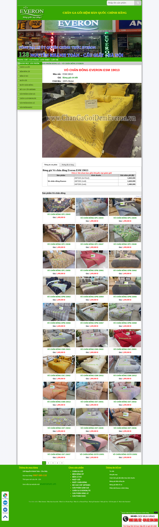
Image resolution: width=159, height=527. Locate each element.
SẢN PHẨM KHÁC (26, 107)
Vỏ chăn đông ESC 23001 (125, 349)
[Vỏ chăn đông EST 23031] (92, 399)
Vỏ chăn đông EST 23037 (58, 454)
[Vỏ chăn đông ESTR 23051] (92, 452)
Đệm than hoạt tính (52, 501)
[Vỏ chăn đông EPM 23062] (125, 268)
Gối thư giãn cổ (113, 501)
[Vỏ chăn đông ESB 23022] (92, 347)
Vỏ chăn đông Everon (73, 63)
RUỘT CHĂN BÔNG (26, 85)
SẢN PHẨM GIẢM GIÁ (27, 94)
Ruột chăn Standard (124, 501)
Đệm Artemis (42, 501)
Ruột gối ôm (104, 501)
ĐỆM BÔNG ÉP (25, 71)
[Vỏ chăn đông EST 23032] (125, 399)
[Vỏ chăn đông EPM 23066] (59, 320)
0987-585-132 (40, 475)
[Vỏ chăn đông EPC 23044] (92, 215)
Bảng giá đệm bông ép (117, 481)
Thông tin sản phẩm (50, 165)
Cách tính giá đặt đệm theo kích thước (122, 478)
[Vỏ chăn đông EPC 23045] (125, 215)
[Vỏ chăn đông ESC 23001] (125, 347)
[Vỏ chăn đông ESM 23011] (92, 373)
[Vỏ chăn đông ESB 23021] (59, 347)
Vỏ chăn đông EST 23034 (58, 428)
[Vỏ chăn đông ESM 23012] (125, 373)
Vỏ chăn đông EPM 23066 (59, 323)
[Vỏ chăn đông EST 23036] (125, 425)
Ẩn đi (156, 512)
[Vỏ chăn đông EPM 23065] (125, 294)
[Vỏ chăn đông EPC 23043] (59, 212)
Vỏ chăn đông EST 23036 (125, 428)
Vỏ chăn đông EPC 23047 (91, 244)
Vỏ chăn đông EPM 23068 (125, 323)
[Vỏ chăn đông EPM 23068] (125, 320)
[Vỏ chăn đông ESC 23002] (59, 373)
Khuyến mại (113, 474)
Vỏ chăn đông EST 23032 (125, 402)
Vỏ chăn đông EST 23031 (91, 402)
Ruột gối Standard (94, 501)
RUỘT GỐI (23, 80)
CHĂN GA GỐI (25, 67)
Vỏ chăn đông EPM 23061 (92, 270)
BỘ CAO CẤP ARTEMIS (28, 89)
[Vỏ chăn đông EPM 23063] (59, 294)
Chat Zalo (5, 505)
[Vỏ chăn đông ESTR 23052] (125, 452)
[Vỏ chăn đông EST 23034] (59, 425)
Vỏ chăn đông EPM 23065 (125, 297)
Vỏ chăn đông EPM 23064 (92, 297)
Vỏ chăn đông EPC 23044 (91, 218)
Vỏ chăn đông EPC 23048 (125, 244)
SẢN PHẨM (34, 60)
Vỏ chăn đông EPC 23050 (58, 270)
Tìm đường (5, 498)
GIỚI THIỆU (45, 60)
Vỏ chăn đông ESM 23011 (92, 375)
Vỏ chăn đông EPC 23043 (58, 214)
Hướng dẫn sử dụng (68, 165)
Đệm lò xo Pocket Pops (66, 501)
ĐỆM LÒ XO (24, 76)
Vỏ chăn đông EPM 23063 (59, 297)
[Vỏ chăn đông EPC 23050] (59, 268)
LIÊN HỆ (54, 60)
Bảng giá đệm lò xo (116, 484)
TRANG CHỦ (22, 60)
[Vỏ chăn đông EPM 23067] (92, 320)
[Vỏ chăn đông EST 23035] (92, 425)
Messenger (5, 513)
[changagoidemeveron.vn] (32, 19)
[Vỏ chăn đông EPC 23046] (59, 242)
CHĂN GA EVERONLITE (28, 98)
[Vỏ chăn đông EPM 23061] (92, 268)
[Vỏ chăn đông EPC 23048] (125, 242)
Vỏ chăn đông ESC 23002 (58, 375)
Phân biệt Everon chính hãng (119, 488)
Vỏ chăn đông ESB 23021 (58, 349)
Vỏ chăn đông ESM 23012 (125, 375)
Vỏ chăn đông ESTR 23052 (125, 454)
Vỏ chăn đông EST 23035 (91, 428)
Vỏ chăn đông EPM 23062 (125, 270)
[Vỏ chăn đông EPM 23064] (92, 294)
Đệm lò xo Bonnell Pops (81, 501)
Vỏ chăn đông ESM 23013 (59, 402)
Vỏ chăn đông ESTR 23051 (92, 454)
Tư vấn (112, 471)
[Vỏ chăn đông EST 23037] (59, 452)
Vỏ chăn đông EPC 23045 (125, 218)
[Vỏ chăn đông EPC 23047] (92, 242)
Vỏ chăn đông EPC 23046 (58, 244)
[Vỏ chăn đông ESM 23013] (59, 399)
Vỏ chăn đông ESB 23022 (91, 349)
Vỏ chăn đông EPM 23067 (92, 323)
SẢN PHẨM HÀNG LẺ (27, 103)
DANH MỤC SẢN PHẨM (29, 63)
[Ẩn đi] (140, 523)
